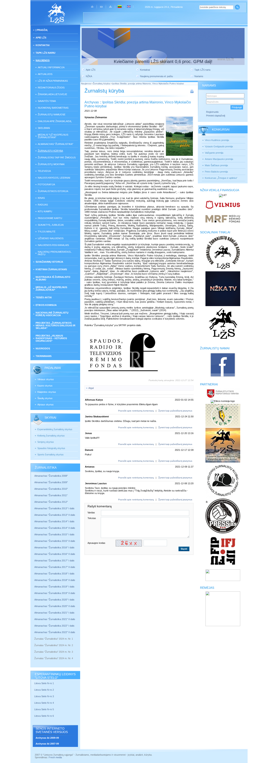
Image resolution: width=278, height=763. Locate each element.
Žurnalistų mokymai (51, 164)
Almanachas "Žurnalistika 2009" (51, 482)
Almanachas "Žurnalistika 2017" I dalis (54, 560)
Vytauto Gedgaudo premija (219, 146)
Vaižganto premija (214, 152)
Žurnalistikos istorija (53, 191)
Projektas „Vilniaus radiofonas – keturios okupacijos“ (51, 338)
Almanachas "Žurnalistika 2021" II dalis (54, 619)
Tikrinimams (43, 356)
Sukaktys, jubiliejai (51, 225)
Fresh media (55, 757)
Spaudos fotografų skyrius (51, 448)
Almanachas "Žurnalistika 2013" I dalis (54, 508)
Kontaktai (43, 45)
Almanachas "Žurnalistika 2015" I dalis (54, 534)
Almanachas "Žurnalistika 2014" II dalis (54, 528)
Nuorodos (43, 348)
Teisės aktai (44, 297)
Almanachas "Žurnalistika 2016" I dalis (54, 547)
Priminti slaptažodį (215, 115)
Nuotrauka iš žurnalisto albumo (53, 278)
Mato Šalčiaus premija (216, 165)
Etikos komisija (46, 305)
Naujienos (43, 60)
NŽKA (89, 76)
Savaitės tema (47, 101)
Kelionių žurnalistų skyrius (51, 435)
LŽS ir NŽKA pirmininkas (53, 81)
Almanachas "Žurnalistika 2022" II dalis (54, 632)
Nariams (198, 76)
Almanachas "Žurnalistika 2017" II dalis (55, 567)
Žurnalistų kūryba (50, 150)
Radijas (43, 204)
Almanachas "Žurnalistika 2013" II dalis (54, 515)
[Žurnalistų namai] (222, 376)
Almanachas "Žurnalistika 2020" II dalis (54, 606)
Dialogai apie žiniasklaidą (54, 121)
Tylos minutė (46, 231)
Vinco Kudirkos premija (217, 140)
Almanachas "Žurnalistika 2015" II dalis (54, 541)
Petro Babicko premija (216, 171)
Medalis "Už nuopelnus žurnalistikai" (53, 136)
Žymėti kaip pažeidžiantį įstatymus (175, 411)
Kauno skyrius (45, 385)
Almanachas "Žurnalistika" (55, 144)
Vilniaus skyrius (45, 379)
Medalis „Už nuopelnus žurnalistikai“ (51, 288)
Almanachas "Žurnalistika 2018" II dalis (54, 580)
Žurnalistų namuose (51, 114)
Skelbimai (44, 128)
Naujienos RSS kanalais (53, 245)
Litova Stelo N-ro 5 (44, 709)
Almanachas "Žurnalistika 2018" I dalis (54, 573)
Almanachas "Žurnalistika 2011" (51, 495)
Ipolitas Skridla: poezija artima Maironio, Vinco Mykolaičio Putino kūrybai (148, 83)
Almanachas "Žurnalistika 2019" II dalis (54, 593)
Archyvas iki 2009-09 (47, 737)
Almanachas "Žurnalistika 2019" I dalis (54, 586)
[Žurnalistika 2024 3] (34, 655)
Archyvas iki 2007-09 (47, 743)
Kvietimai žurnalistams (51, 269)
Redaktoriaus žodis (51, 87)
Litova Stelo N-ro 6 (44, 716)
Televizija (44, 171)
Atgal (91, 388)
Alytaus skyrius (45, 404)
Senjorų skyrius (45, 442)
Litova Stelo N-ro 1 (44, 683)
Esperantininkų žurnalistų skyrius (54, 429)
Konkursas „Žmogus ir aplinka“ (221, 178)
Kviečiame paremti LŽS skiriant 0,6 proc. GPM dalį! (163, 61)
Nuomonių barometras (53, 107)
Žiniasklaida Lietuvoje (52, 94)
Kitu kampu (45, 211)
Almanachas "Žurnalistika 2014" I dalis (54, 521)
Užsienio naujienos (50, 238)
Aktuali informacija (51, 67)
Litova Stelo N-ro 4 (44, 703)
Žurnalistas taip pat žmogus (57, 157)
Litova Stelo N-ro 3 (44, 696)
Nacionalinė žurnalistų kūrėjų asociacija (52, 314)
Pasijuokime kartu (50, 218)
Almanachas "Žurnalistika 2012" (51, 502)
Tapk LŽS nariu (45, 52)
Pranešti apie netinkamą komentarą (136, 411)
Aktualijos (45, 74)
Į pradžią (42, 30)
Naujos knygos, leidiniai (54, 177)
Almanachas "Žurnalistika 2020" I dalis (54, 599)
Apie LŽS (41, 37)
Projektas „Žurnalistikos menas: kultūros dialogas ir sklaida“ (55, 325)
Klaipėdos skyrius (46, 392)
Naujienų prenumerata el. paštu (55, 253)
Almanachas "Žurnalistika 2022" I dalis (54, 625)
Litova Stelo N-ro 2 (44, 689)
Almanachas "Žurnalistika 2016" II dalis (54, 554)
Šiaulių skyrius (45, 398)
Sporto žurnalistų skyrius (50, 454)
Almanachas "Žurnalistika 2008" (51, 475)
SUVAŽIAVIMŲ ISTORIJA (49, 261)
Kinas (41, 198)
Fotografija (46, 184)
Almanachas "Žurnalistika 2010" (51, 489)
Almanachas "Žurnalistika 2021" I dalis (54, 612)
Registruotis (212, 112)
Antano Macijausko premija (219, 159)
